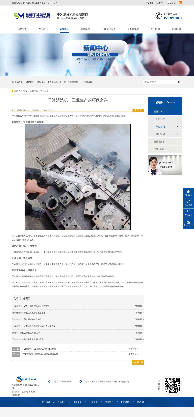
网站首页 (22, 29)
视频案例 (85, 29)
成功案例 (78, 402)
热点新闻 (44, 91)
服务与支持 (133, 29)
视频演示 (159, 149)
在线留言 (172, 3)
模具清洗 (41, 82)
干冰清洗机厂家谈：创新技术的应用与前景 (31, 306)
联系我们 (160, 3)
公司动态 (160, 119)
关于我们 (155, 29)
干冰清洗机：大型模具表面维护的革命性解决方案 (34, 326)
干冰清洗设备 (87, 82)
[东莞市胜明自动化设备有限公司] (26, 382)
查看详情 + (133, 349)
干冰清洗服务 (108, 29)
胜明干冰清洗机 (23, 110)
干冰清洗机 (29, 82)
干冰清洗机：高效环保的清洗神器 (27, 319)
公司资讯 (93, 402)
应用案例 (159, 141)
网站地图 (149, 3)
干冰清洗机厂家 (54, 82)
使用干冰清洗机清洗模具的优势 (26, 333)
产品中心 (43, 29)
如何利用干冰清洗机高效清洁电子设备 (29, 313)
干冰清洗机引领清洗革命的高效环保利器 (40, 354)
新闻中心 (64, 29)
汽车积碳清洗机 (71, 82)
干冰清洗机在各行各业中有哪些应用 (28, 339)
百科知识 (160, 134)
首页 (25, 91)
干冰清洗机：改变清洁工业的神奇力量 (39, 349)
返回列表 (138, 110)
